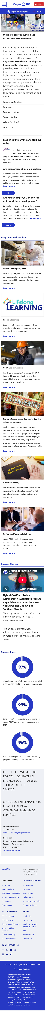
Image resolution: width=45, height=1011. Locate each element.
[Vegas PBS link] (22, 4)
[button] (8, 193)
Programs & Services (12, 102)
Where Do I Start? (11, 122)
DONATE (39, 4)
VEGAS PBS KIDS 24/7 (11, 893)
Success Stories (10, 117)
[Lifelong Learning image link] (22, 305)
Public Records (9, 911)
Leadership (27, 916)
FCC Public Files (8, 916)
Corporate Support (31, 905)
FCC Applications (9, 938)
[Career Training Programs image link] (22, 253)
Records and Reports (11, 924)
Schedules (6, 885)
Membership (28, 893)
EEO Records (7, 920)
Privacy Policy (28, 935)
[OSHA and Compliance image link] (22, 353)
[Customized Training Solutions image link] (22, 519)
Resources (7, 107)
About (26, 911)
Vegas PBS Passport (19, 11)
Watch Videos (8, 889)
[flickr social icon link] (8, 955)
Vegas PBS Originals (10, 897)
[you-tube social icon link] (12, 951)
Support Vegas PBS (32, 881)
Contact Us (8, 127)
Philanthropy (28, 897)
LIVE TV (38, 11)
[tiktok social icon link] (12, 955)
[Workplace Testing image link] (22, 468)
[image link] (22, 404)
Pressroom (27, 920)
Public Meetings (8, 935)
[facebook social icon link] (4, 951)
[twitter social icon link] (8, 951)
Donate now (28, 885)
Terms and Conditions (22, 969)
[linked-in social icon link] (16, 951)
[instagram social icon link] (4, 955)
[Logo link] (6, 869)
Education (6, 901)
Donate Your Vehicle (31, 901)
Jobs (24, 931)
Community (7, 905)
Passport (26, 889)
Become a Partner (11, 112)
